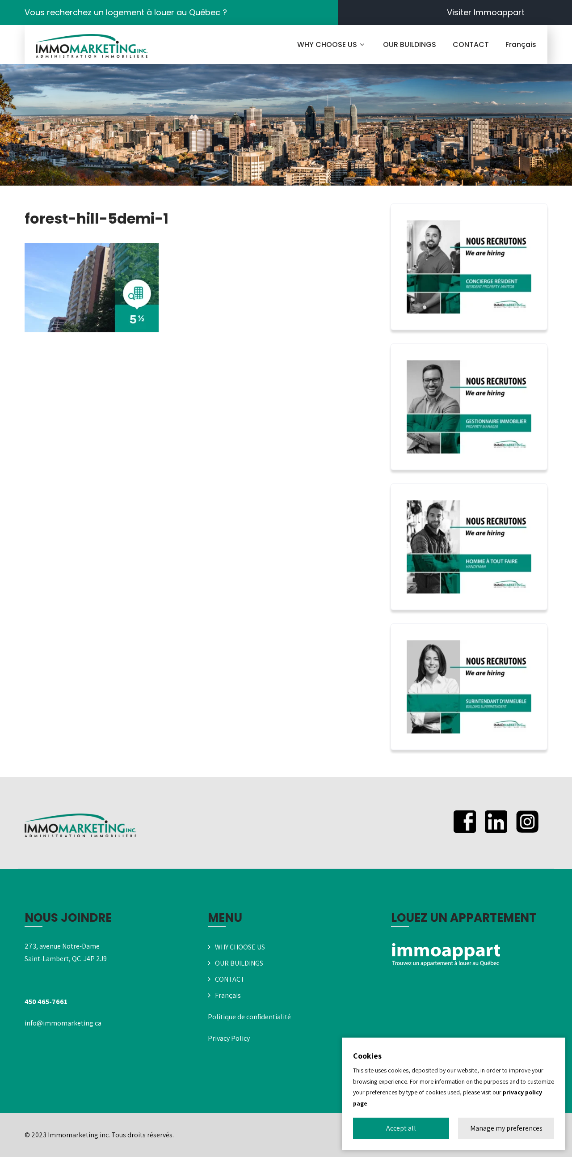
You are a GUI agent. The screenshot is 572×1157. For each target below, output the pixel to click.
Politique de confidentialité (249, 1016)
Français (520, 44)
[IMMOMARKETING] (91, 46)
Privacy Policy (229, 1038)
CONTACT (471, 44)
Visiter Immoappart (486, 12)
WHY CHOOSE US (327, 44)
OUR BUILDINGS (409, 44)
